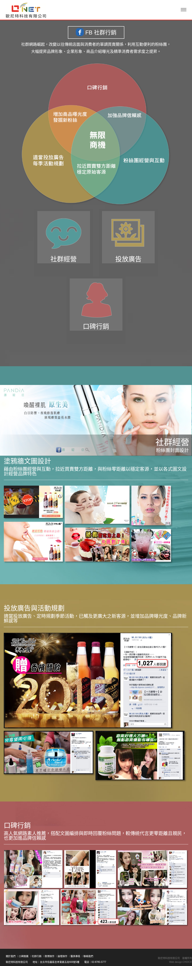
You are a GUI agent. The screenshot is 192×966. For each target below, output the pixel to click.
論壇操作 (62, 956)
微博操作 (49, 956)
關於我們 (11, 956)
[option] (96, 420)
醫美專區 (75, 956)
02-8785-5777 (99, 962)
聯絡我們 (88, 956)
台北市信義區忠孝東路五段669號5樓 (59, 962)
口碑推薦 (23, 956)
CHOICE (187, 962)
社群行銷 (36, 956)
